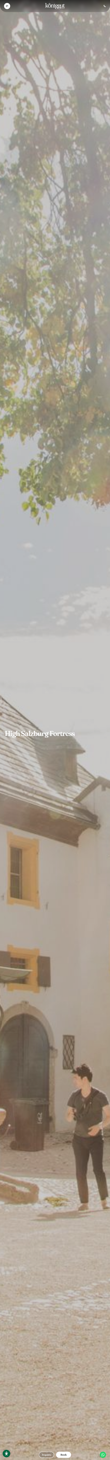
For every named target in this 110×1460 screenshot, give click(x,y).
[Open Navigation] (7, 6)
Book (64, 1454)
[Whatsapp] (103, 1455)
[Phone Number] (104, 6)
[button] (6, 1453)
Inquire (46, 1454)
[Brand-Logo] (55, 6)
